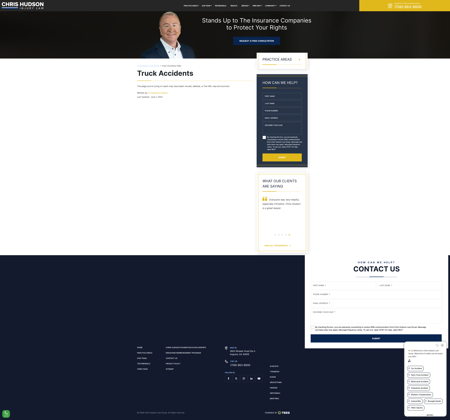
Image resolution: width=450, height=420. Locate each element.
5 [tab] (289, 236)
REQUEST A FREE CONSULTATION (256, 41)
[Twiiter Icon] (236, 378)
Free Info (257, 6)
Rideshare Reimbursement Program (183, 353)
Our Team (206, 6)
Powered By (271, 413)
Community (270, 6)
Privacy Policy (173, 364)
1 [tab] (275, 236)
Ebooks (245, 6)
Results (234, 6)
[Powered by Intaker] (430, 415)
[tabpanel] (282, 215)
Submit (282, 157)
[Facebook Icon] (228, 378)
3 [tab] (282, 236)
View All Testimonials (276, 245)
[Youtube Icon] (258, 378)
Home (139, 347)
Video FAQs (142, 369)
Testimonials (220, 6)
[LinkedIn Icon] (251, 378)
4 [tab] (285, 236)
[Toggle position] (437, 345)
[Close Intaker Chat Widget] (442, 345)
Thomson (274, 372)
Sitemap (170, 369)
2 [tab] (278, 236)
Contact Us (285, 6)
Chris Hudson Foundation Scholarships (186, 347)
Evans (273, 377)
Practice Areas (190, 6)
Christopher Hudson (158, 93)
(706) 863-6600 (240, 365)
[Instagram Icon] (243, 378)
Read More (267, 229)
